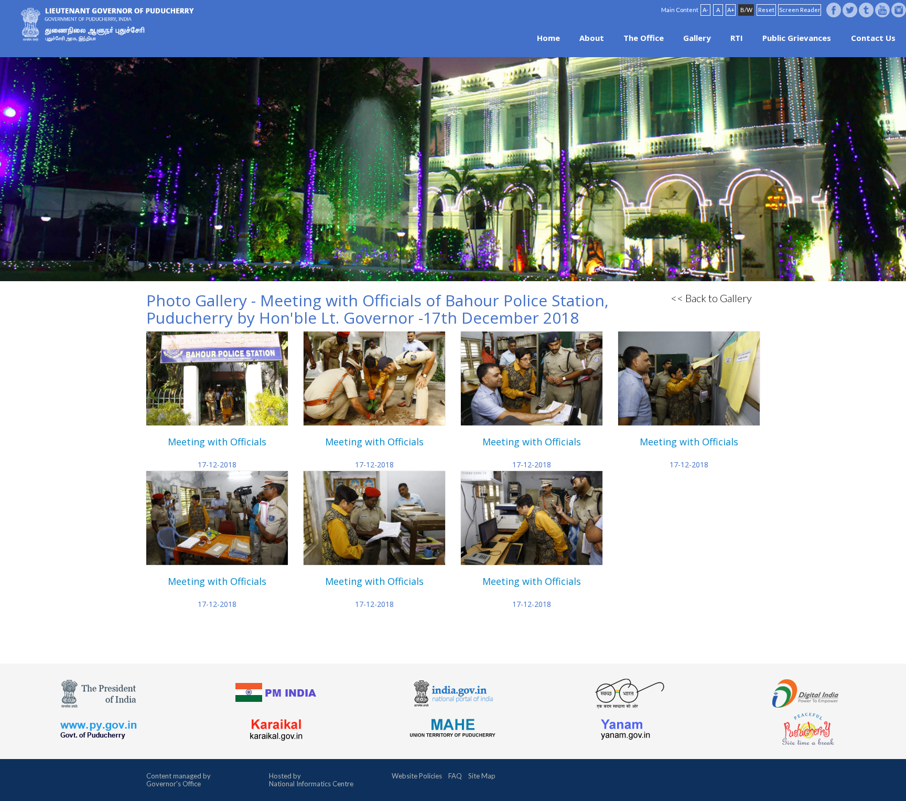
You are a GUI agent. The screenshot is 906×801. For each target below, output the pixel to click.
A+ (731, 9)
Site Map (481, 776)
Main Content (679, 9)
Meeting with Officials (217, 441)
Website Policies (417, 776)
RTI (736, 38)
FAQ (455, 776)
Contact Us (873, 38)
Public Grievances (796, 38)
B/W (746, 9)
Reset (766, 9)
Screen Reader (800, 9)
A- (705, 9)
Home (548, 38)
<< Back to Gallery (711, 298)
